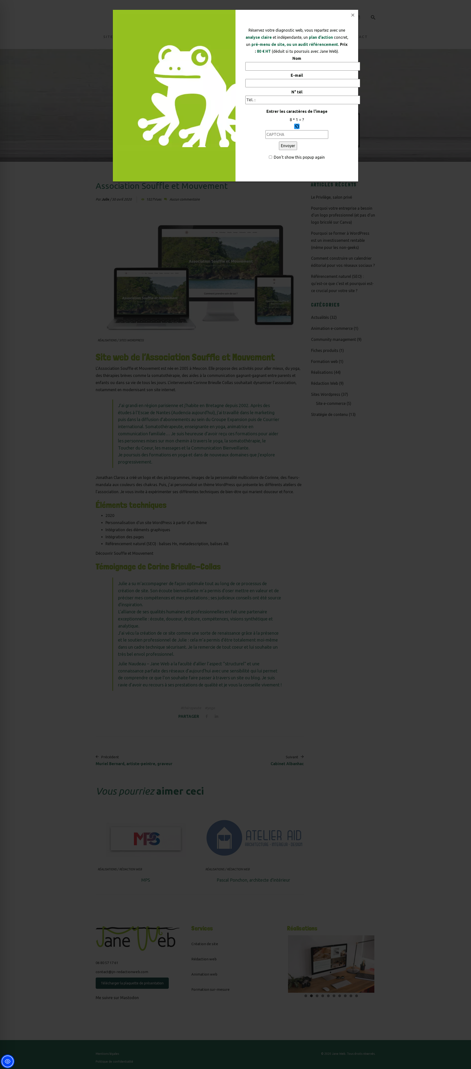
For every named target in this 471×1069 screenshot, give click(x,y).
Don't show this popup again (299, 157)
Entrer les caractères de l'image (296, 111)
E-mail (297, 75)
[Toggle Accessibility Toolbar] (7, 1061)
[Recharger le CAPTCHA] (297, 126)
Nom (296, 58)
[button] (296, 126)
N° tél (296, 92)
